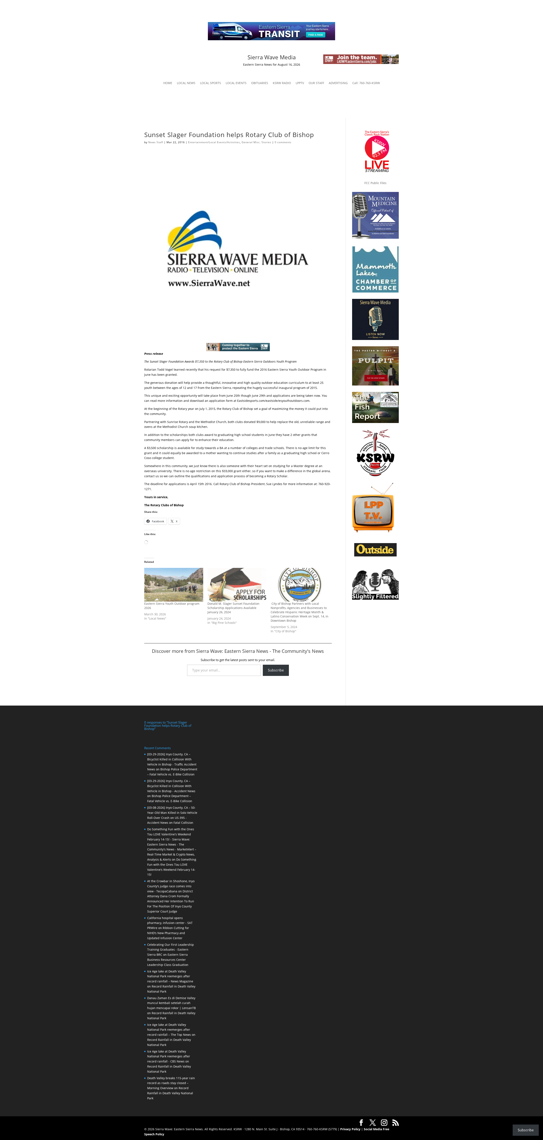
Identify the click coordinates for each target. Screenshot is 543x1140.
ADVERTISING (338, 83)
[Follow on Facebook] (169, 57)
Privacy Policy (350, 1129)
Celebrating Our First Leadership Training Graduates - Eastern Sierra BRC (170, 950)
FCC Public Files (375, 183)
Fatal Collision (183, 823)
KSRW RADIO (282, 83)
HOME (167, 83)
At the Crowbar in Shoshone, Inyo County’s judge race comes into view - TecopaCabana (171, 886)
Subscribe (276, 670)
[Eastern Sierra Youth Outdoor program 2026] (173, 585)
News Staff (155, 142)
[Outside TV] (375, 555)
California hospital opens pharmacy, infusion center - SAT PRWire (170, 923)
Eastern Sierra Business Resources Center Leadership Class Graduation (167, 960)
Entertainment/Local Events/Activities (214, 142)
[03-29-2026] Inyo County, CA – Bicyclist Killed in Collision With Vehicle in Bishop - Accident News (171, 786)
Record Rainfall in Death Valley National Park (170, 1093)
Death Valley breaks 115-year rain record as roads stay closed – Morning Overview (171, 1083)
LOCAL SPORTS (210, 83)
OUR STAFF (316, 83)
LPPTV (300, 83)
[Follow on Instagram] (177, 57)
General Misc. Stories (256, 142)
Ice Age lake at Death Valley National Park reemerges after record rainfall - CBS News (168, 1056)
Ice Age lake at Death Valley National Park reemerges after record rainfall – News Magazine (170, 976)
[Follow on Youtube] (194, 57)
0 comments (283, 142)
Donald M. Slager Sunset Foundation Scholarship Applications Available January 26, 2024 (233, 608)
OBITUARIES (259, 83)
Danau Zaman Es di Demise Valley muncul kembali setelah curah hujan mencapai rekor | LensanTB (171, 1003)
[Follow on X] (186, 57)
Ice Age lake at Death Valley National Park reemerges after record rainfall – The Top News (169, 1030)
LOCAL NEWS (186, 83)
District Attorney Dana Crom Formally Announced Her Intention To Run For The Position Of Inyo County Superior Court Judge (170, 901)
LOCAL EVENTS (236, 83)
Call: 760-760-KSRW (366, 83)
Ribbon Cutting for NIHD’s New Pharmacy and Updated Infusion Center (168, 933)
